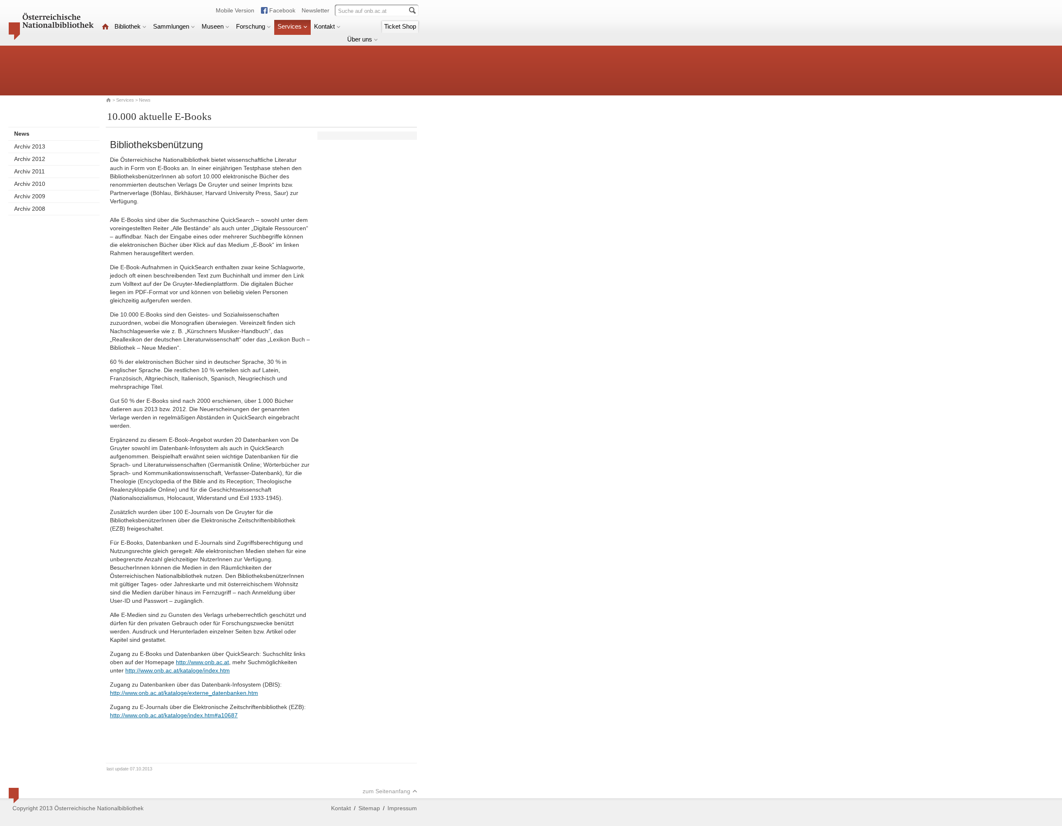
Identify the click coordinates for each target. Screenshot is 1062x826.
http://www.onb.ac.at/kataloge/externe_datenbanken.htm (184, 693)
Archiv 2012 (29, 159)
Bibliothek (127, 26)
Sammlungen (171, 26)
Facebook (282, 10)
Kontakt (324, 26)
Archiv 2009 (29, 196)
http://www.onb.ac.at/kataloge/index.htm (177, 670)
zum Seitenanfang (386, 791)
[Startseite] (105, 26)
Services (290, 26)
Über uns (359, 39)
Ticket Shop (400, 26)
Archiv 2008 (29, 208)
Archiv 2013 (29, 146)
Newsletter (315, 10)
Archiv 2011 (29, 171)
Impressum (402, 808)
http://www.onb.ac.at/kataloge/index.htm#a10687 (174, 715)
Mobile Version (235, 10)
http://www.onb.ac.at (202, 662)
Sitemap (369, 808)
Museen (213, 26)
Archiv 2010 (29, 183)
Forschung (250, 26)
